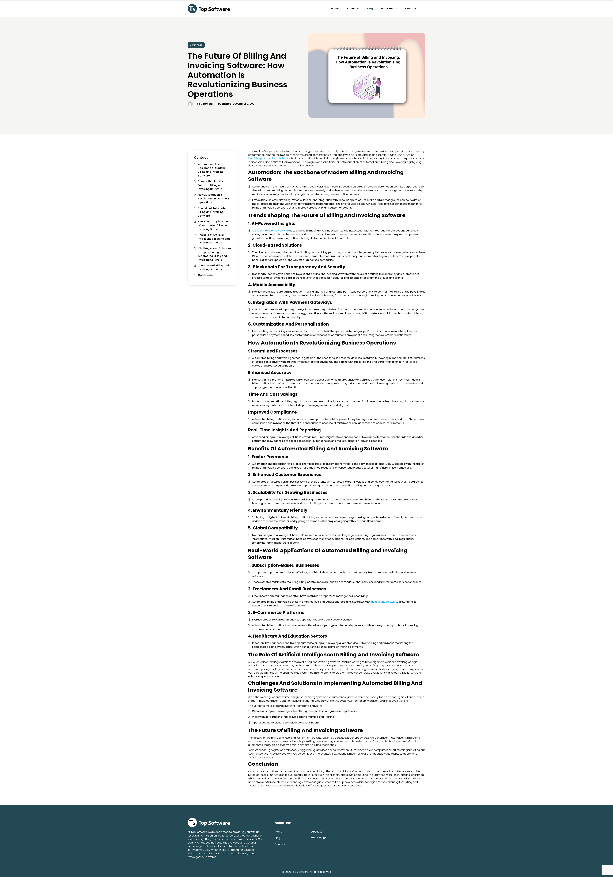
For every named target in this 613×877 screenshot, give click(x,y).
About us (353, 8)
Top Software (299, 872)
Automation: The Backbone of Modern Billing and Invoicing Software (211, 169)
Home (335, 8)
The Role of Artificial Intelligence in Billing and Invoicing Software (214, 238)
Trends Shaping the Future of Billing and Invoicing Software (210, 185)
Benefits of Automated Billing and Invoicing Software (212, 212)
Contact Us (412, 8)
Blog (370, 8)
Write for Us (389, 8)
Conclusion (205, 275)
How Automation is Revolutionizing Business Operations (214, 198)
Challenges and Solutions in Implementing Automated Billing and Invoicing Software (214, 254)
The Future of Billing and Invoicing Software (213, 267)
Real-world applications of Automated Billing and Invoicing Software (214, 225)
